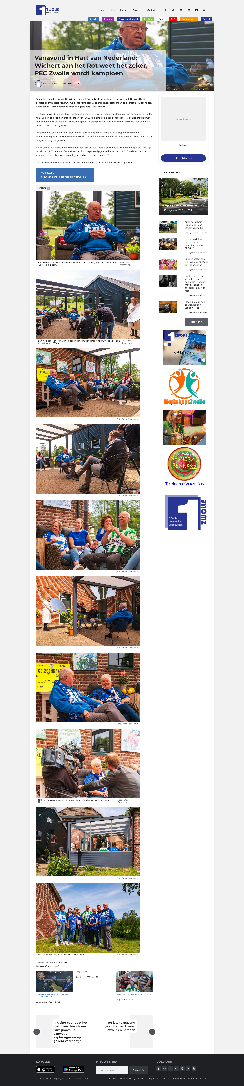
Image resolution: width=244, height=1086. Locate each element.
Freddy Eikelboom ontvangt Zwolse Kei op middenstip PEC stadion (53, 995)
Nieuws (101, 10)
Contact (151, 10)
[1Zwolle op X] (173, 10)
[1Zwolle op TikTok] (196, 10)
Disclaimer (112, 1078)
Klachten (204, 1078)
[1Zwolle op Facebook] (165, 10)
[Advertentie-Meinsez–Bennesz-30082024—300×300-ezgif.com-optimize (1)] (184, 487)
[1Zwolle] (47, 10)
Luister (123, 10)
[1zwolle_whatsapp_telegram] (184, 364)
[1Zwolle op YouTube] (181, 10)
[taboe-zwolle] (184, 444)
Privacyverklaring (127, 1078)
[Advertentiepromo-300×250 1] (186, 528)
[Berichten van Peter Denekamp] (38, 83)
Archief (141, 1078)
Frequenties (152, 1078)
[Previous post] (36, 1032)
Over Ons (165, 1078)
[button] (204, 10)
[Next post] (152, 1032)
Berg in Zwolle (82, 972)
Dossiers (137, 10)
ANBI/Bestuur (178, 1078)
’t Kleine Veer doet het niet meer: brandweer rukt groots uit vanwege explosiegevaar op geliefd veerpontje (70, 1032)
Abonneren (138, 1069)
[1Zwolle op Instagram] (189, 10)
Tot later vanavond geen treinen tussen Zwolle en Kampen (120, 1026)
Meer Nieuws (197, 321)
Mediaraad (192, 1078)
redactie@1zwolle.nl (75, 176)
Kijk (113, 10)
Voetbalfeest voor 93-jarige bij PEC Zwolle (133, 994)
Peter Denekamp (50, 83)
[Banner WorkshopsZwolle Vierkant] (184, 407)
